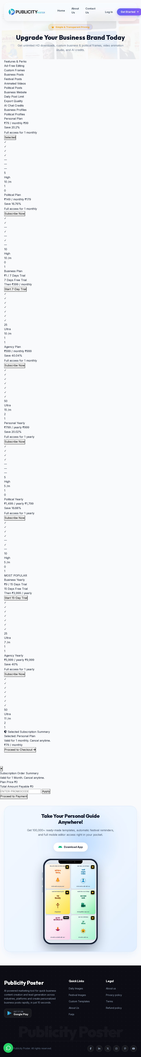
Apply (46, 791)
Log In (109, 11)
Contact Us (90, 10)
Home (61, 10)
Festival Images (77, 994)
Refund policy (114, 1007)
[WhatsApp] (8, 1048)
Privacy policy (114, 994)
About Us (75, 10)
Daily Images (76, 988)
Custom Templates (79, 1001)
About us (111, 988)
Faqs (71, 1014)
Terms (109, 1001)
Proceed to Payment (13, 796)
